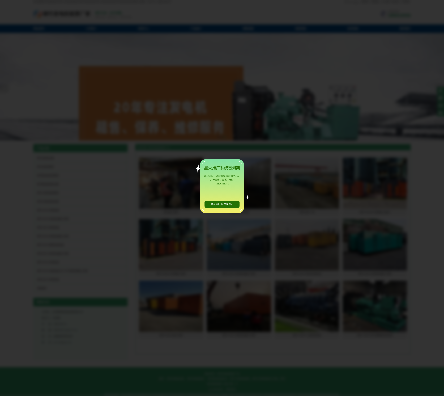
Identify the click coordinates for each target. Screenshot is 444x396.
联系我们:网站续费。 (222, 204)
